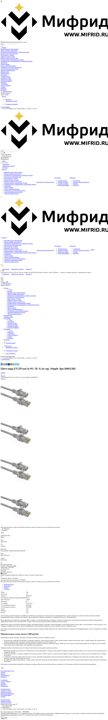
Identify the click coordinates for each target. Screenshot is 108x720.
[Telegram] (18, 364)
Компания (10, 332)
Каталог (9, 291)
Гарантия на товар (6, 692)
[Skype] (16, 364)
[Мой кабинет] (1, 267)
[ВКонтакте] (2, 364)
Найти (2, 718)
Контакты (3, 684)
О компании (4, 680)
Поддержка (10, 321)
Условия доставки (6, 690)
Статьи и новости (6, 681)
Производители (5, 675)
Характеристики (9, 584)
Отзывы (3, 683)
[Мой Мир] (6, 364)
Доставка (6, 589)
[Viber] (11, 364)
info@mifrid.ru (6, 107)
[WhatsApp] (13, 364)
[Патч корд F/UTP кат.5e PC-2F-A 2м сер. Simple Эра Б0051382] (20, 415)
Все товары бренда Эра (7, 671)
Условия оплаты (5, 689)
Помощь (3, 696)
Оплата (6, 587)
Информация (4, 686)
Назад (10, 289)
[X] (9, 364)
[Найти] (2, 46)
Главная (3, 672)
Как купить (7, 586)
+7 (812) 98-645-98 (6, 91)
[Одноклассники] (4, 364)
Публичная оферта (6, 695)
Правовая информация (7, 693)
